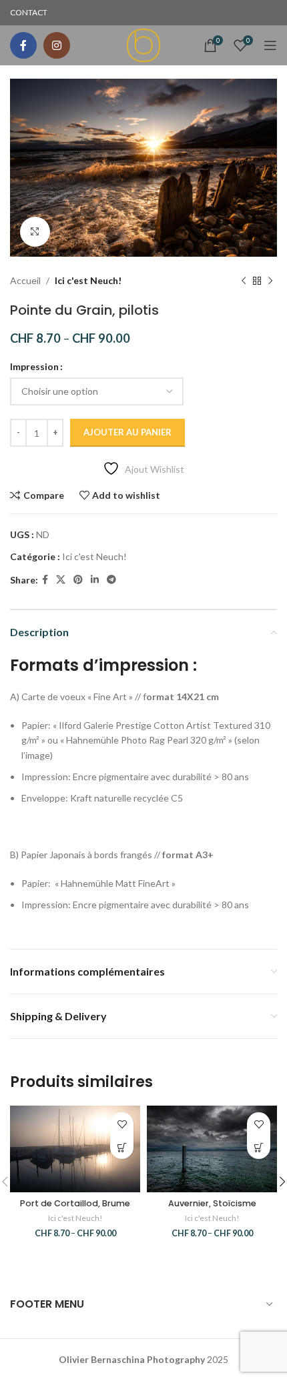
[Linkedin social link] (95, 580)
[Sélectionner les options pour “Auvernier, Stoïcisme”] (258, 1147)
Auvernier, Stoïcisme (212, 1203)
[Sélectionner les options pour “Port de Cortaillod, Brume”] (121, 1147)
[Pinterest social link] (78, 580)
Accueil (25, 280)
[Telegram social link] (111, 580)
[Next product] (270, 280)
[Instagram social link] (56, 45)
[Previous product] (243, 280)
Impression (34, 366)
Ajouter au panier (127, 432)
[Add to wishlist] (121, 1124)
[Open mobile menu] (270, 45)
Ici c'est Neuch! (88, 280)
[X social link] (60, 580)
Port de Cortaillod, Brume (75, 1203)
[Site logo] (143, 44)
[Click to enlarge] (35, 232)
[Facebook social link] (23, 45)
